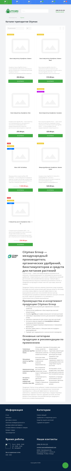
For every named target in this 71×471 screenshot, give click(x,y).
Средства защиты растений (45, 420)
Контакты (8, 417)
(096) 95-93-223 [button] (42, 444)
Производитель (13, 17)
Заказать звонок (60, 12)
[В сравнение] (32, 146)
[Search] (47, 11)
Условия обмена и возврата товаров (16, 427)
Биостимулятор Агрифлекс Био (20, 113)
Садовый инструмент (43, 422)
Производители (10, 432)
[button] (30, 2)
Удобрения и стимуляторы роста (46, 417)
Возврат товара (10, 430)
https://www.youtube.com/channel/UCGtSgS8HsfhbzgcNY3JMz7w (7, 455)
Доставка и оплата (11, 420)
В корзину (20, 81)
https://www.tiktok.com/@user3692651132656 (10, 455)
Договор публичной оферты (14, 425)
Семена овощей (41, 415)
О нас (7, 415)
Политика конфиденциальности (15, 422)
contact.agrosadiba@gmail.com (46, 447)
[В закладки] (32, 89)
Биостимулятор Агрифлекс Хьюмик (50, 113)
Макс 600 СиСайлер (20, 167)
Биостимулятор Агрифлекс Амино (20, 58)
